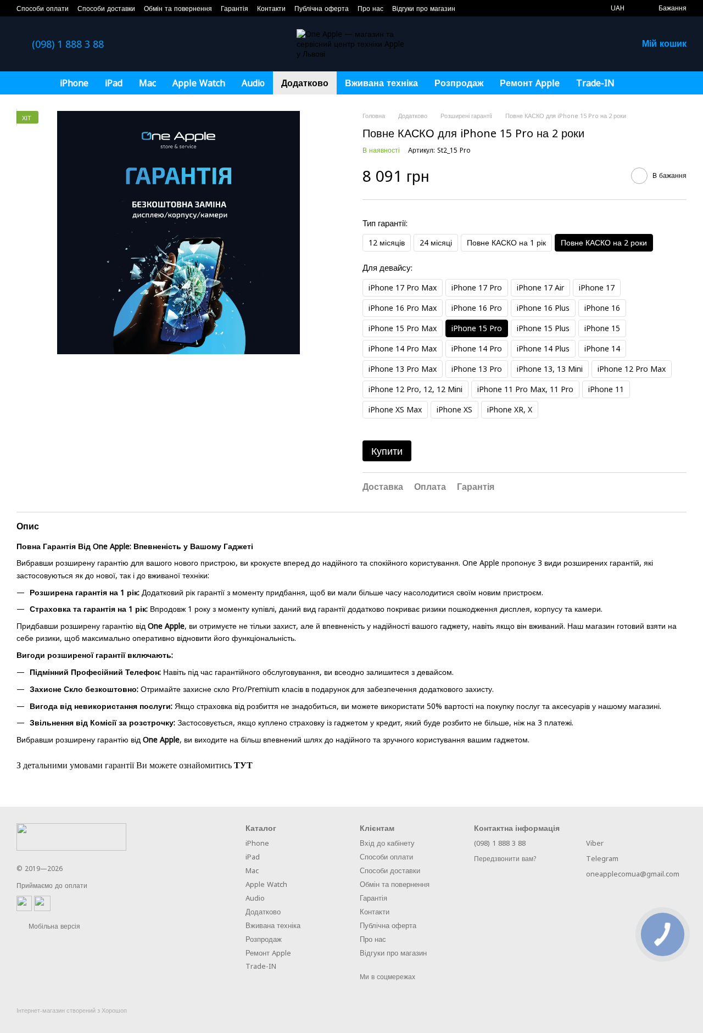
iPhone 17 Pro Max (403, 287)
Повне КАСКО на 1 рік (506, 242)
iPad (113, 83)
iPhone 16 (602, 308)
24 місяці (436, 242)
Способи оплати (42, 8)
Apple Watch (198, 83)
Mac (147, 83)
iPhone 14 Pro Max (403, 348)
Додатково (304, 83)
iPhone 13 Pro (476, 369)
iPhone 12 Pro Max (632, 369)
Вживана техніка (381, 83)
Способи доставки (106, 8)
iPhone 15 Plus (543, 328)
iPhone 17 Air (540, 287)
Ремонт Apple (530, 83)
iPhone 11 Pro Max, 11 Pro (525, 389)
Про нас (370, 8)
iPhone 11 (606, 389)
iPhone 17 (597, 287)
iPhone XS (454, 409)
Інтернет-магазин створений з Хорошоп (71, 1010)
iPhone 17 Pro (476, 287)
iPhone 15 (602, 328)
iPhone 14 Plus (543, 348)
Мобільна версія (53, 926)
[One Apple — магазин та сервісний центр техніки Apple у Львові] (71, 836)
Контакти (271, 8)
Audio (253, 83)
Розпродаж (458, 83)
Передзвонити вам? (505, 859)
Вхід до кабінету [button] (387, 843)
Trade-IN (595, 83)
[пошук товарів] (642, 83)
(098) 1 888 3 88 (68, 44)
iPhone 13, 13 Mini (550, 369)
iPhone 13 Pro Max (403, 369)
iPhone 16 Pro (476, 308)
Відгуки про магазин (423, 8)
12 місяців (387, 242)
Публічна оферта (321, 8)
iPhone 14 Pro (476, 348)
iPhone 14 (602, 348)
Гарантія (234, 8)
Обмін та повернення (178, 8)
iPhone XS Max (395, 409)
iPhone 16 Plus (543, 308)
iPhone (74, 83)
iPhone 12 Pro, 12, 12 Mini (415, 389)
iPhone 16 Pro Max (403, 308)
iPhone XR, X (509, 409)
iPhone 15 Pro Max (403, 328)
